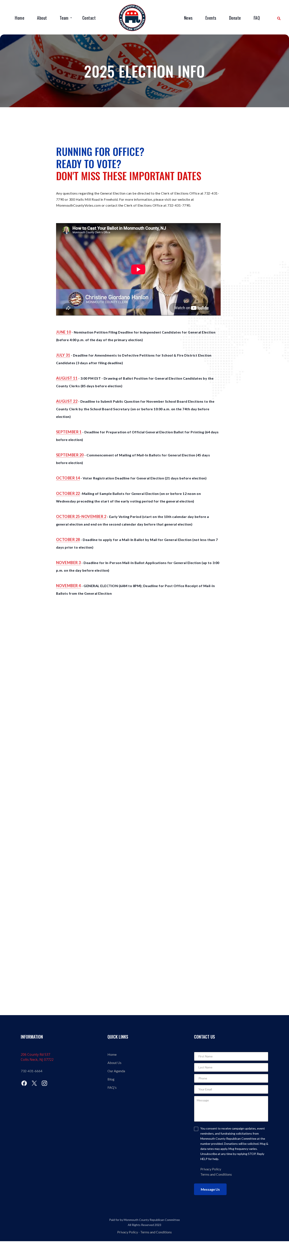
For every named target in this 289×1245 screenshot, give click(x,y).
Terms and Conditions (216, 1174)
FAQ (257, 18)
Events (210, 18)
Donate (235, 18)
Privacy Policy (127, 1232)
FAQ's (112, 1087)
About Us (114, 1063)
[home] (132, 18)
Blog (110, 1079)
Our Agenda (116, 1071)
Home (19, 18)
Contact (89, 18)
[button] (66, 18)
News (188, 18)
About (42, 18)
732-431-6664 (31, 1071)
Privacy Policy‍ (210, 1169)
